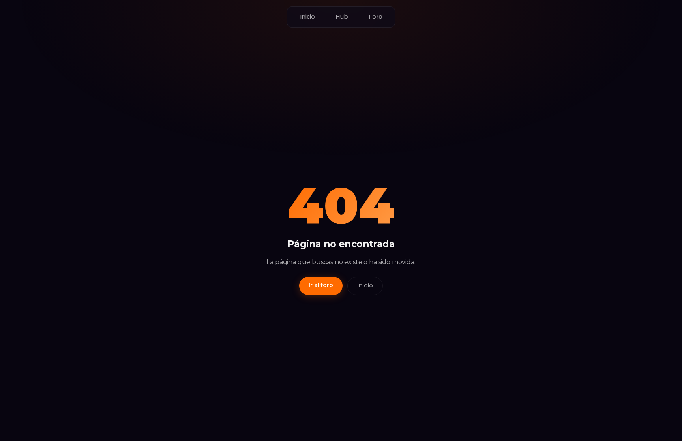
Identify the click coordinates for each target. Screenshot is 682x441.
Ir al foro (321, 285)
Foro (375, 16)
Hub (341, 16)
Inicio (307, 16)
